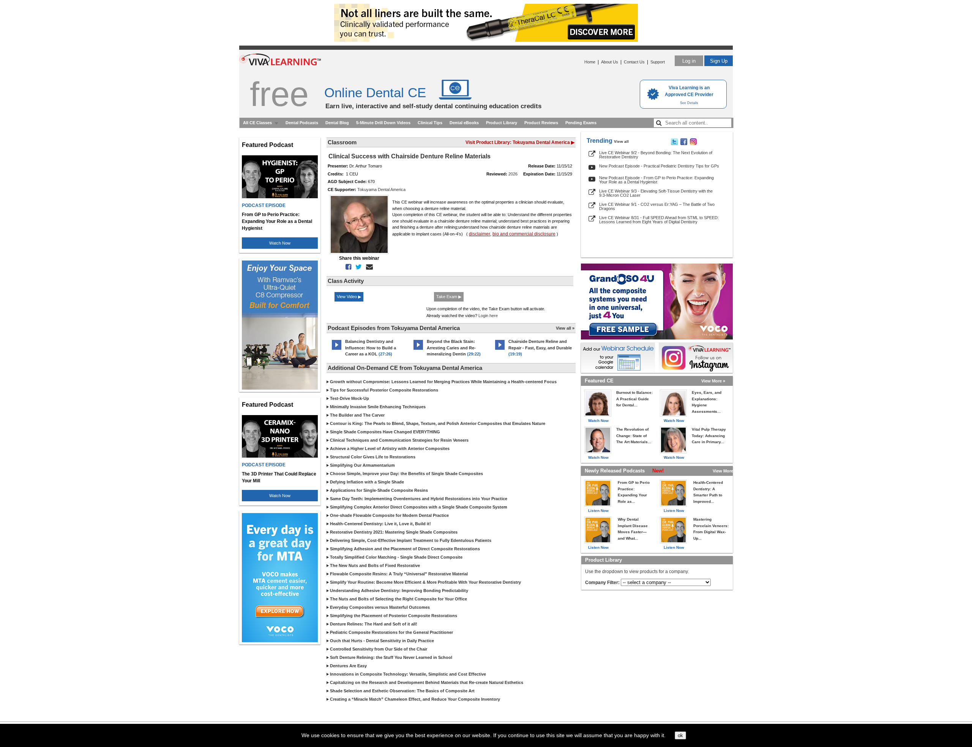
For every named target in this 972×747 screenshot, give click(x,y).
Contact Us (634, 62)
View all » (565, 328)
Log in (689, 61)
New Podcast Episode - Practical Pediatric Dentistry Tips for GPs (659, 166)
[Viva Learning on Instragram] (693, 143)
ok (680, 735)
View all (621, 141)
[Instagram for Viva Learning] (696, 358)
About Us (609, 62)
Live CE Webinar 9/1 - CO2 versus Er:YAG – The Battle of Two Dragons (657, 206)
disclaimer (479, 234)
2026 (513, 174)
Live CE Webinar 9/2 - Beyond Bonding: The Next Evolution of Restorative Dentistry (655, 154)
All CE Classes (257, 122)
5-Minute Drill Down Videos (383, 122)
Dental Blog (337, 122)
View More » (713, 381)
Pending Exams (580, 122)
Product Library (501, 122)
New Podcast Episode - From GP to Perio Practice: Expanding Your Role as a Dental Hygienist (656, 179)
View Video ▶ (349, 296)
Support (657, 62)
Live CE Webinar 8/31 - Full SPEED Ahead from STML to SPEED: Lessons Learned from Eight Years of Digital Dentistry (659, 219)
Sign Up (718, 61)
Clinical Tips (430, 122)
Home (589, 62)
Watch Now (279, 243)
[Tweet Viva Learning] (674, 143)
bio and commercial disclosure (523, 234)
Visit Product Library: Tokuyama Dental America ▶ (519, 142)
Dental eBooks (464, 122)
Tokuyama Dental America (381, 189)
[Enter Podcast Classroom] (336, 349)
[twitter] (357, 267)
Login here (488, 315)
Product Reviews (541, 122)
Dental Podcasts (302, 122)
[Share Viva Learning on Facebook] (684, 143)
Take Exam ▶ (448, 296)
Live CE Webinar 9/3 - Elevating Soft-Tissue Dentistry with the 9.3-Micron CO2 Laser (656, 193)
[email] (368, 267)
